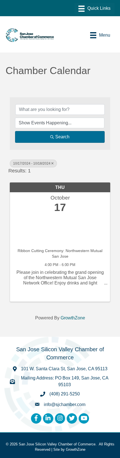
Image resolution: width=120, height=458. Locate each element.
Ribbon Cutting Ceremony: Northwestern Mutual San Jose (60, 253)
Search (62, 136)
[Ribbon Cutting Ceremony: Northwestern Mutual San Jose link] (60, 229)
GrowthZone (73, 317)
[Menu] (94, 9)
